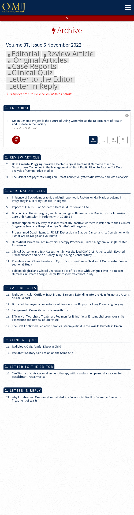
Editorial (25, 109)
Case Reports (34, 121)
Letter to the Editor (41, 134)
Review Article (70, 109)
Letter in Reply (33, 141)
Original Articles (39, 115)
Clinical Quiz (32, 127)
